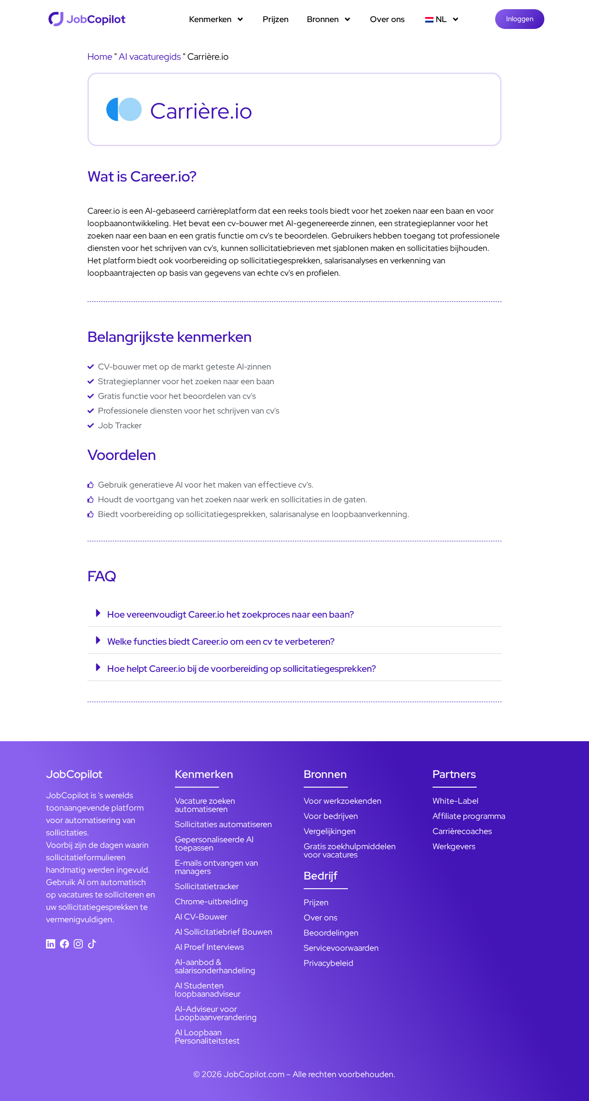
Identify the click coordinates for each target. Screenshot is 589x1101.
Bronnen (323, 19)
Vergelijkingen (330, 831)
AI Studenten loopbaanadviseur (208, 989)
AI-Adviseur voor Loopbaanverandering (216, 1013)
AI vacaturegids (150, 56)
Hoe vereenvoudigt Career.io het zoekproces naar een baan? (230, 614)
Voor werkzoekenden (342, 800)
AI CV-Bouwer (201, 916)
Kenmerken (210, 19)
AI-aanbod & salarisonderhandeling (215, 966)
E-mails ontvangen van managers (216, 866)
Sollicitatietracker (207, 886)
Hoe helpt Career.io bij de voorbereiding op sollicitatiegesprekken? (241, 669)
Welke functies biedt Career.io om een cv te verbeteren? (221, 641)
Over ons (387, 19)
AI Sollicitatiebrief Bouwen (223, 931)
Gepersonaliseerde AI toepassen (214, 843)
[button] (294, 613)
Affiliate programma (469, 816)
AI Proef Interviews (209, 947)
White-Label (456, 800)
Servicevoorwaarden (341, 947)
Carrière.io (201, 110)
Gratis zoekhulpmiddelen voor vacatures (350, 850)
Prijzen (276, 19)
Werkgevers (454, 846)
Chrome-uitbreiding (211, 901)
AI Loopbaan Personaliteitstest (207, 1036)
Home (99, 56)
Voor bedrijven (331, 816)
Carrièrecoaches (462, 831)
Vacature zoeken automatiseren (205, 804)
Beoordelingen (331, 932)
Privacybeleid (328, 963)
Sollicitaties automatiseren (223, 824)
